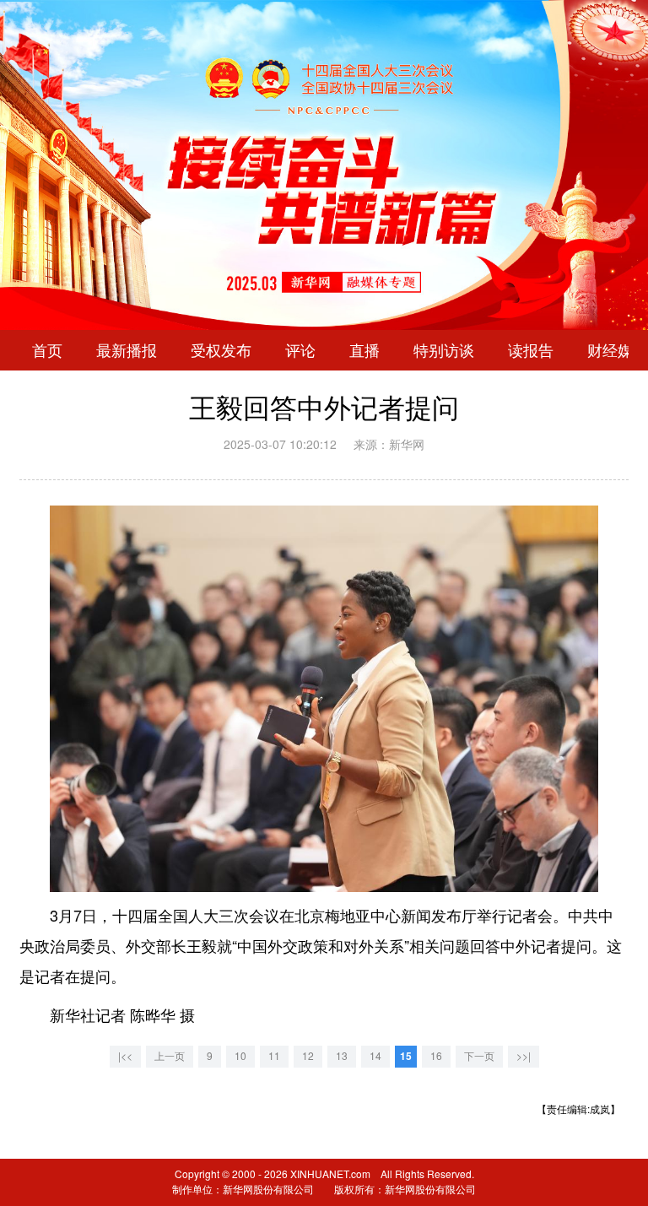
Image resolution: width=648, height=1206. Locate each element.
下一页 (479, 1056)
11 (274, 1056)
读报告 (531, 350)
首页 (47, 350)
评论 (300, 350)
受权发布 (221, 350)
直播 (364, 350)
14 (375, 1056)
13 (342, 1056)
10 (240, 1056)
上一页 (169, 1056)
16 (436, 1056)
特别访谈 (443, 350)
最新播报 (126, 350)
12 (308, 1056)
